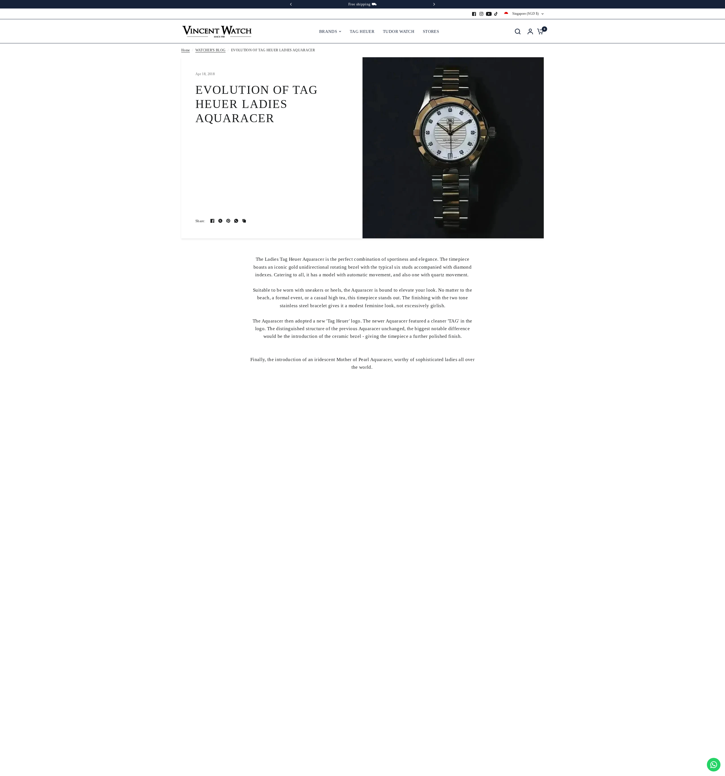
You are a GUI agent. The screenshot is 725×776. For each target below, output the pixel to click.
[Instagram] (481, 14)
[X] (220, 220)
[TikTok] (496, 14)
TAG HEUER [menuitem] (362, 31)
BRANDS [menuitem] (328, 31)
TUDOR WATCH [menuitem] (398, 31)
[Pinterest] (228, 220)
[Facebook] (474, 14)
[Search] (517, 31)
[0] (539, 31)
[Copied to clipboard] (244, 220)
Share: (200, 221)
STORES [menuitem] (431, 31)
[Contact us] (713, 764)
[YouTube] (488, 14)
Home (185, 50)
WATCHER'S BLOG (210, 50)
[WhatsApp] (236, 220)
